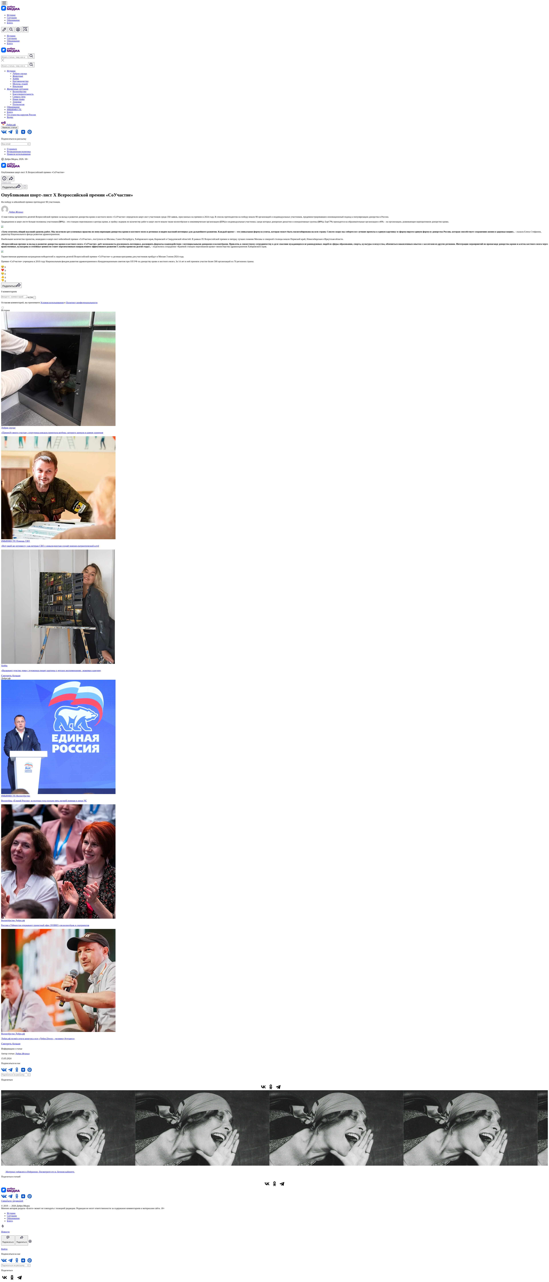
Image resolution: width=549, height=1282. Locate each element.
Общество (6, 182)
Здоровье (17, 102)
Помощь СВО (23, 541)
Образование (13, 20)
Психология (18, 104)
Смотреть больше (10, 675)
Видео (10, 117)
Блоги (10, 23)
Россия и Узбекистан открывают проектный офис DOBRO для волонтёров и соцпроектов (45, 925)
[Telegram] (278, 1086)
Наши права (18, 99)
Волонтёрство (19, 91)
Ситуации (12, 17)
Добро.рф (20, 920)
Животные (18, 76)
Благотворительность (23, 94)
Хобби (16, 78)
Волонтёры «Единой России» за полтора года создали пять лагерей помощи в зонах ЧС (44, 800)
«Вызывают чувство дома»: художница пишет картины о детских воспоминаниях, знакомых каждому (51, 670)
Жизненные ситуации (17, 89)
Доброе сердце (20, 73)
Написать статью (9, 127)
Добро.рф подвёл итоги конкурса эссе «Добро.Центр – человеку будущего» (38, 1038)
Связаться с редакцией (12, 1201)
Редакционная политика (19, 151)
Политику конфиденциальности (82, 302)
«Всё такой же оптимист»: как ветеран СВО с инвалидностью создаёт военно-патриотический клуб (50, 546)
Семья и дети (19, 96)
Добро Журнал (22, 1053)
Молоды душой (20, 84)
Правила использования (18, 154)
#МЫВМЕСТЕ (14, 109)
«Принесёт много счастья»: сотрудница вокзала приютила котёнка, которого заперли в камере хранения (52, 432)
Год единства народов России (21, 114)
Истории (11, 15)
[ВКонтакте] (263, 1086)
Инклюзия (18, 86)
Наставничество (20, 81)
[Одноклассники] (270, 1086)
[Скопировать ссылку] (285, 1086)
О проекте (12, 149)
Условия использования (52, 302)
